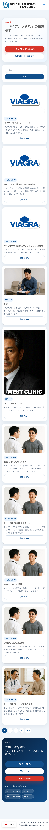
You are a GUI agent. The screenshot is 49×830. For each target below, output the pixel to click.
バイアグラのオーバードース (17, 123)
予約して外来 (24, 771)
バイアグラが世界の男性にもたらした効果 (23, 245)
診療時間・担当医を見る (24, 56)
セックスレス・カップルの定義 (18, 704)
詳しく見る (24, 138)
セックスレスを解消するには (17, 523)
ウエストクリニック (13, 403)
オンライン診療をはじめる (24, 49)
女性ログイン (27, 796)
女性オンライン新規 (13, 796)
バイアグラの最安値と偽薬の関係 (19, 184)
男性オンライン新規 (13, 791)
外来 (6, 304)
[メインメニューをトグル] (44, 5)
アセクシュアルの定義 (14, 643)
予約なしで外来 (25, 764)
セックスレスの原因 (13, 584)
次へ (28, 730)
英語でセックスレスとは (15, 462)
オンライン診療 (25, 778)
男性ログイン (27, 791)
